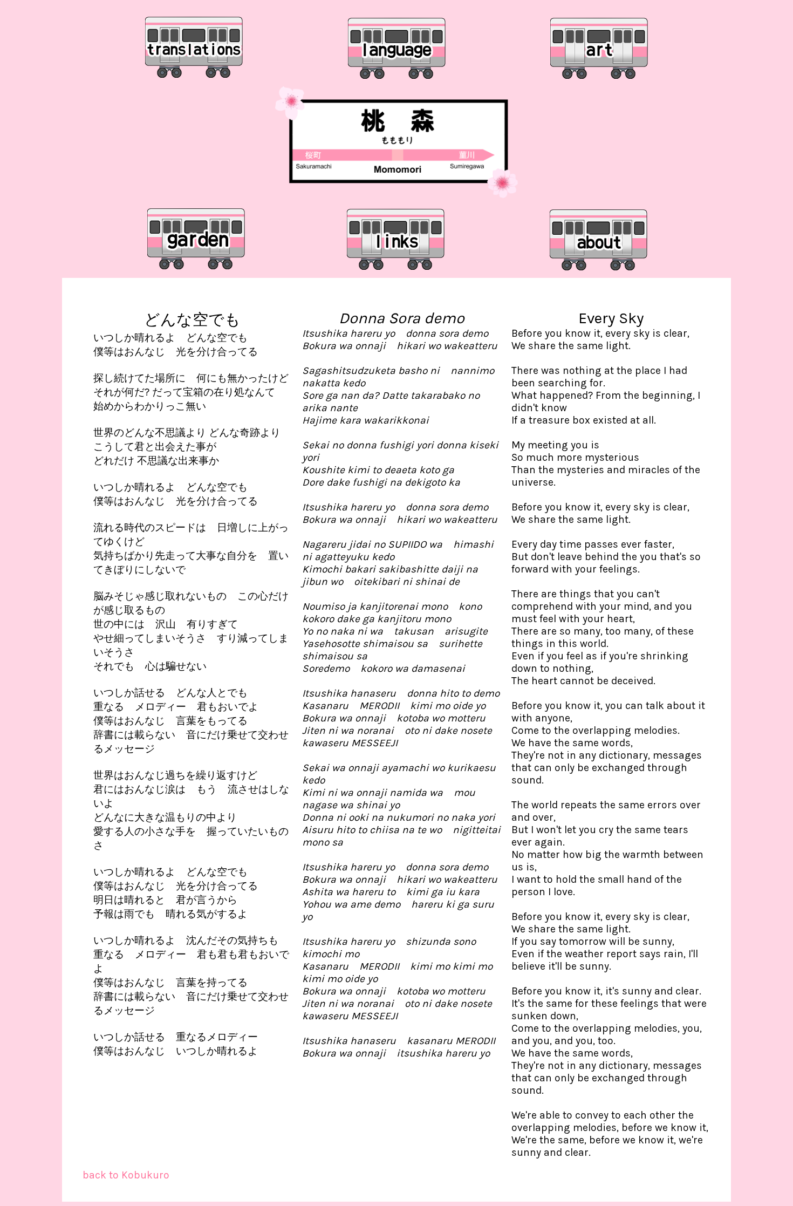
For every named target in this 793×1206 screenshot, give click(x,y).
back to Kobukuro (126, 1175)
